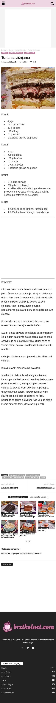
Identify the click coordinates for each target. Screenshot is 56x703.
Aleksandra (13, 62)
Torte (11, 50)
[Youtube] (33, 648)
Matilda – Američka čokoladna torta (8, 516)
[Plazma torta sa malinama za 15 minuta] (46, 507)
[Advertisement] (28, 28)
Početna (3, 50)
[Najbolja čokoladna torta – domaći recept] (28, 507)
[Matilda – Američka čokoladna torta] (9, 507)
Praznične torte (20, 50)
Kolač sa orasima (9, 488)
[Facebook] (23, 648)
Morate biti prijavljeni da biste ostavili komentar (21, 553)
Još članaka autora (38, 497)
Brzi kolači (5, 676)
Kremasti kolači (7, 693)
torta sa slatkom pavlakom (13, 477)
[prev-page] (26, 541)
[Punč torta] (46, 524)
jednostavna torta (17, 475)
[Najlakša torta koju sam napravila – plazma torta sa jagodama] (9, 526)
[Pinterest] (28, 648)
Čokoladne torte (7, 512)
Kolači (4, 668)
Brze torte (42, 512)
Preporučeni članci (18, 497)
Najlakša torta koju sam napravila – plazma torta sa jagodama (9, 535)
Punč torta (41, 531)
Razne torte (29, 53)
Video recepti (7, 684)
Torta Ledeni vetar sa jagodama (27, 534)
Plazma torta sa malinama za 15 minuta (46, 516)
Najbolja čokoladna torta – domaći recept (27, 516)
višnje (43, 477)
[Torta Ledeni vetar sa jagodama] (28, 526)
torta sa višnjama (32, 477)
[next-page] (29, 541)
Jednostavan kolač (45, 488)
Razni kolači (6, 672)
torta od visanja (33, 475)
